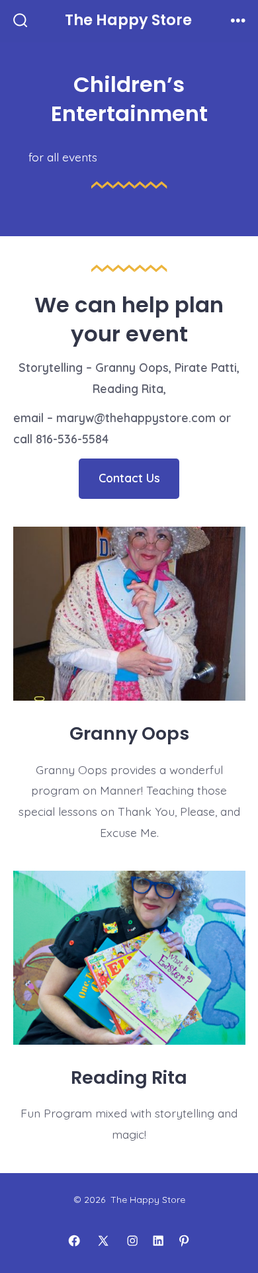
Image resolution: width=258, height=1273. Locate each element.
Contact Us (129, 477)
